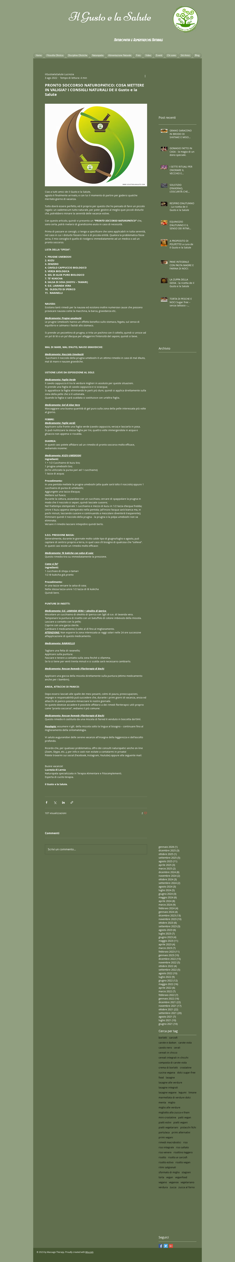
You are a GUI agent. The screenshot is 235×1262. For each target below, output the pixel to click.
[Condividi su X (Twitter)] (55, 802)
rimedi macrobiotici (170, 1142)
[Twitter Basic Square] (166, 1246)
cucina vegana (167, 1072)
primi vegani (166, 1137)
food (161, 1077)
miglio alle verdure (169, 1107)
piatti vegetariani (168, 1127)
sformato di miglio (169, 1172)
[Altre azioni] (145, 76)
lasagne (170, 1077)
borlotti (163, 1037)
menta (162, 1102)
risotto (162, 1157)
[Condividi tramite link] (71, 802)
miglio (171, 1102)
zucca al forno (186, 1187)
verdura (163, 1187)
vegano (163, 1182)
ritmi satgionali (167, 1167)
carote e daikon (167, 1042)
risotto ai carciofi (177, 1157)
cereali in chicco (168, 1052)
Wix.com (89, 1252)
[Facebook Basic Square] (161, 1246)
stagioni (186, 1172)
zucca (173, 1187)
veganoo (174, 1182)
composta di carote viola (173, 1062)
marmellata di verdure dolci (175, 1097)
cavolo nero (165, 1047)
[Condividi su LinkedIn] (63, 802)
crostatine (185, 1067)
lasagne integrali (168, 1087)
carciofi (173, 1037)
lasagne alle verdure (170, 1082)
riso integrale (166, 1147)
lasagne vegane (168, 1092)
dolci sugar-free (186, 1072)
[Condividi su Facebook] (46, 802)
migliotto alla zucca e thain (174, 1112)
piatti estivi (165, 1122)
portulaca (164, 1132)
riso (185, 1142)
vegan (169, 1177)
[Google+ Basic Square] (171, 1246)
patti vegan (184, 1117)
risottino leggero (183, 1152)
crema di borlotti (168, 1067)
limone (192, 1092)
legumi (182, 1092)
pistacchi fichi (188, 1127)
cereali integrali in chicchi (173, 1057)
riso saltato (182, 1147)
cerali (177, 1047)
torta (161, 1177)
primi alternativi (181, 1132)
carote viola (185, 1042)
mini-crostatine (167, 1117)
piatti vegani (180, 1122)
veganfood (181, 1177)
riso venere (165, 1152)
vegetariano (187, 1182)
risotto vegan (182, 1162)
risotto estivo (166, 1162)
